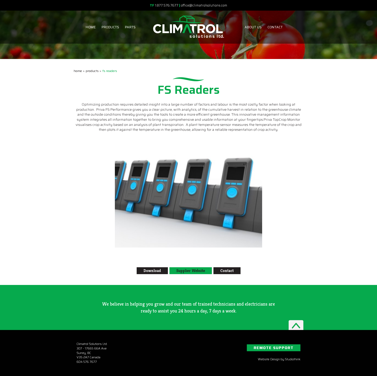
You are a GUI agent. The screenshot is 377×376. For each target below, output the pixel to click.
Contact (275, 27)
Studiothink (292, 359)
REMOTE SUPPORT (274, 348)
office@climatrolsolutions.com (204, 5)
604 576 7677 (87, 361)
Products (110, 27)
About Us (253, 27)
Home (91, 27)
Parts (130, 27)
